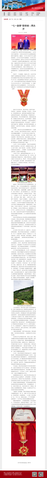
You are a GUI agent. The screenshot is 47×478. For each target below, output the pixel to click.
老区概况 (9, 14)
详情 (20, 19)
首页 (4, 14)
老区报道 (15, 14)
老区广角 (11, 19)
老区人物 (27, 14)
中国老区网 (38, 14)
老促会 (32, 14)
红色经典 (21, 14)
